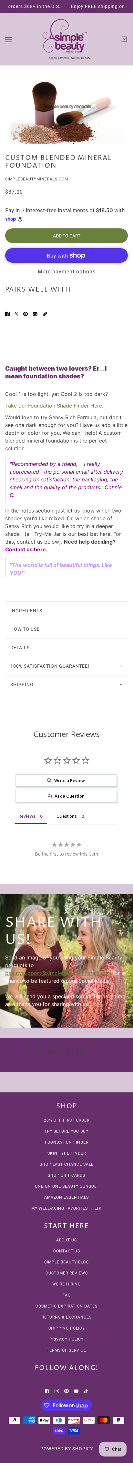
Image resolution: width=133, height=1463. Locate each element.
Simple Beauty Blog (66, 1262)
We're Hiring (66, 1284)
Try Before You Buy (66, 1131)
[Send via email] (35, 313)
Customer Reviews (67, 1273)
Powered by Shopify (66, 1448)
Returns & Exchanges (67, 1317)
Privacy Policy (66, 1339)
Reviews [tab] (26, 816)
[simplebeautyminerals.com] (66, 39)
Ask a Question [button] (70, 796)
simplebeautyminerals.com (36, 179)
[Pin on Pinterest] (25, 313)
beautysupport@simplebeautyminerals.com (58, 973)
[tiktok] (86, 1390)
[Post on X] (16, 313)
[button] (45, 313)
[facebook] (47, 1390)
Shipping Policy (66, 1328)
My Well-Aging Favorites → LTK (66, 1208)
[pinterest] (66, 1390)
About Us (66, 1240)
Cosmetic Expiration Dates (66, 1306)
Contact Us (66, 1251)
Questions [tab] (66, 816)
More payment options (67, 272)
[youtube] (76, 1390)
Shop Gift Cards (66, 1175)
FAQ (67, 1295)
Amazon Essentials (66, 1197)
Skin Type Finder (66, 1153)
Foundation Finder (66, 1142)
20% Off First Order (66, 1120)
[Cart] (124, 39)
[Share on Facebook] (7, 313)
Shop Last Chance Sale (67, 1164)
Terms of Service (66, 1350)
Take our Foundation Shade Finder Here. (54, 405)
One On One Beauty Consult (66, 1186)
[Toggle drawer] (8, 39)
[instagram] (57, 1390)
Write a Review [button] (69, 780)
